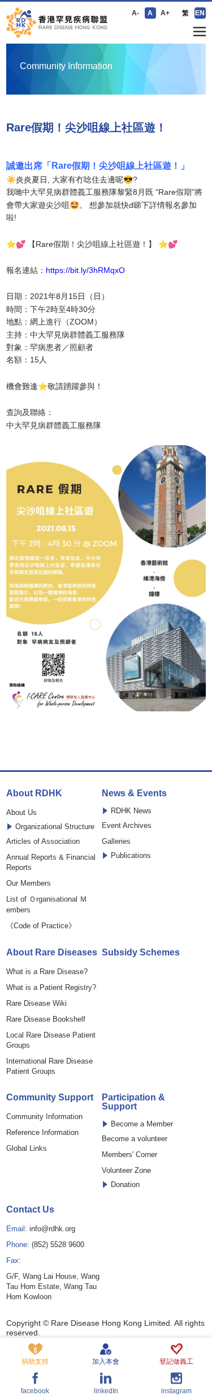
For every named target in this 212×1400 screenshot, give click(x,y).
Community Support (49, 1097)
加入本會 (105, 1361)
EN (200, 13)
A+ (165, 13)
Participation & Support (133, 1102)
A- (135, 13)
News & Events (134, 793)
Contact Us (30, 1209)
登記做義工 (176, 1361)
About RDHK (34, 793)
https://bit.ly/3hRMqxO (85, 270)
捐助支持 (35, 1361)
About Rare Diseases (51, 952)
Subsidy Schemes (141, 952)
